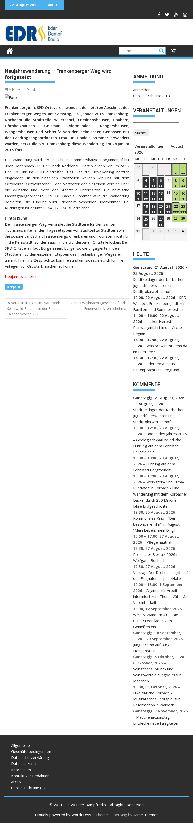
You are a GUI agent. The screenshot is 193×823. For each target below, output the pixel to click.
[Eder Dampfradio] (9, 50)
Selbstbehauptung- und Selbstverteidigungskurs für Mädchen (157, 674)
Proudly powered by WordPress (63, 814)
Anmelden (141, 89)
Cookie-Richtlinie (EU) (151, 95)
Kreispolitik (13, 287)
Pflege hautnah (159, 542)
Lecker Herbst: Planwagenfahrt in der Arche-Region (158, 327)
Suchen (140, 133)
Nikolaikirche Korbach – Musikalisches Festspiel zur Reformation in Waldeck (156, 698)
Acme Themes (145, 814)
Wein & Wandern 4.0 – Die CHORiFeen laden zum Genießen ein (155, 620)
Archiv (16, 781)
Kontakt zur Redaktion (30, 775)
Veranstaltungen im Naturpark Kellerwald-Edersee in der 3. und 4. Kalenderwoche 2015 (34, 308)
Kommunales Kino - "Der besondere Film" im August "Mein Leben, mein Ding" (156, 524)
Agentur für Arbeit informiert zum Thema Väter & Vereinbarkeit (159, 596)
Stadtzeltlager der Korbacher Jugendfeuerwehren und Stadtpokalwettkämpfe (158, 285)
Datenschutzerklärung (30, 757)
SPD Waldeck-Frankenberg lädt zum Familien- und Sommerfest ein (160, 303)
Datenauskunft (23, 763)
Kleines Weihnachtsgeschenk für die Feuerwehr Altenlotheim (99, 305)
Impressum (21, 769)
